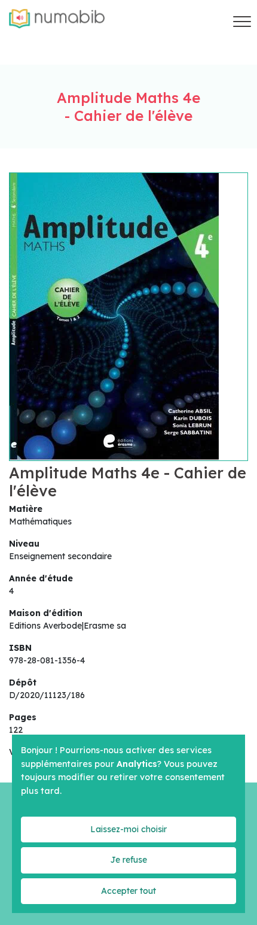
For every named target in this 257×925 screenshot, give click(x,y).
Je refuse (128, 859)
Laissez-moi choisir (128, 829)
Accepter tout (128, 890)
